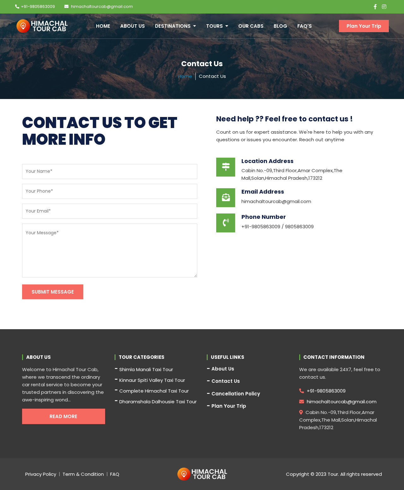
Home (103, 26)
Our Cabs (251, 26)
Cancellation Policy (235, 394)
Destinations (173, 26)
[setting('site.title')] (42, 26)
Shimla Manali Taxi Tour (146, 369)
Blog (280, 26)
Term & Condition (83, 474)
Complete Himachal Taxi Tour (154, 391)
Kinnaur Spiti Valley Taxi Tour (152, 380)
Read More (63, 416)
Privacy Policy (40, 474)
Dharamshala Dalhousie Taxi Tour (158, 401)
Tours (214, 26)
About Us (132, 26)
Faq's (304, 26)
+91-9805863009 (38, 6)
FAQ (114, 474)
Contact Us (225, 381)
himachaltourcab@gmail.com (101, 6)
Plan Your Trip (364, 26)
